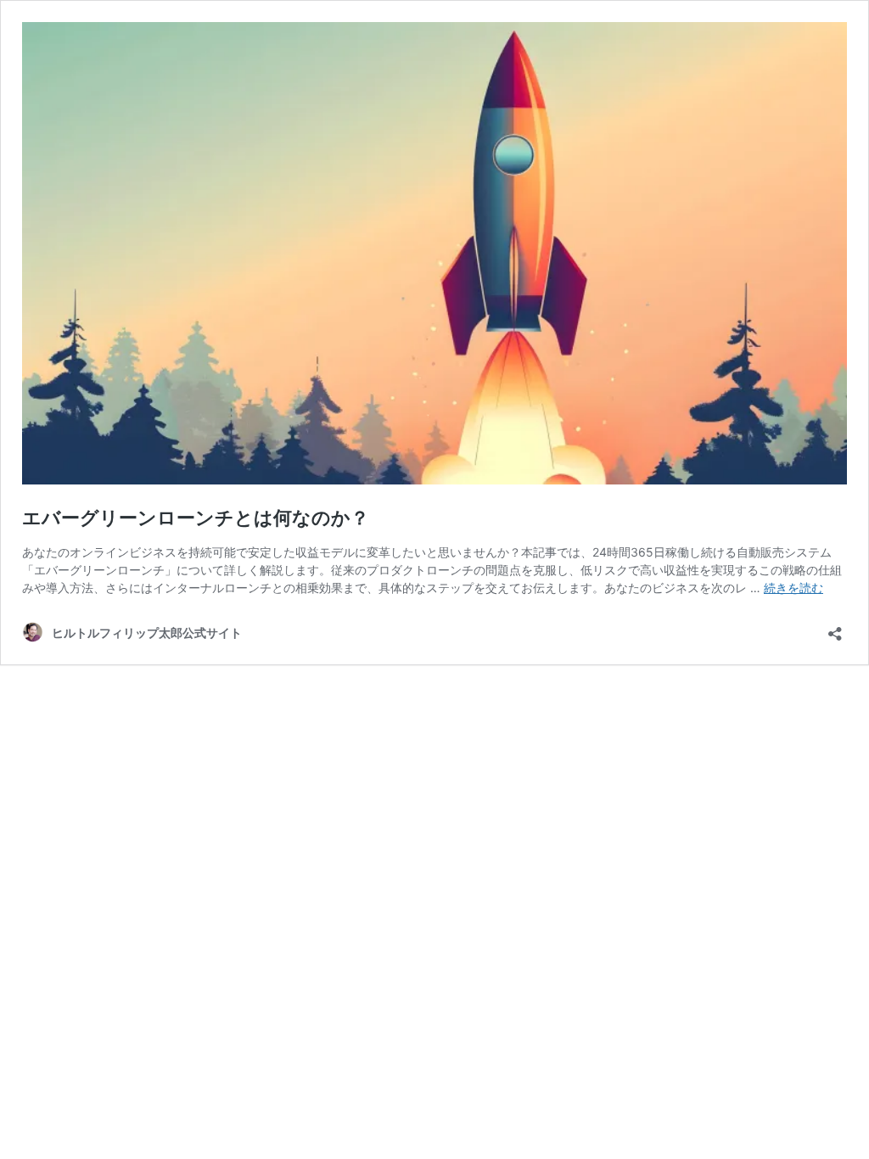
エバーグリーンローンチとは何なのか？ (195, 518)
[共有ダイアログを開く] (835, 628)
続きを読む (793, 587)
